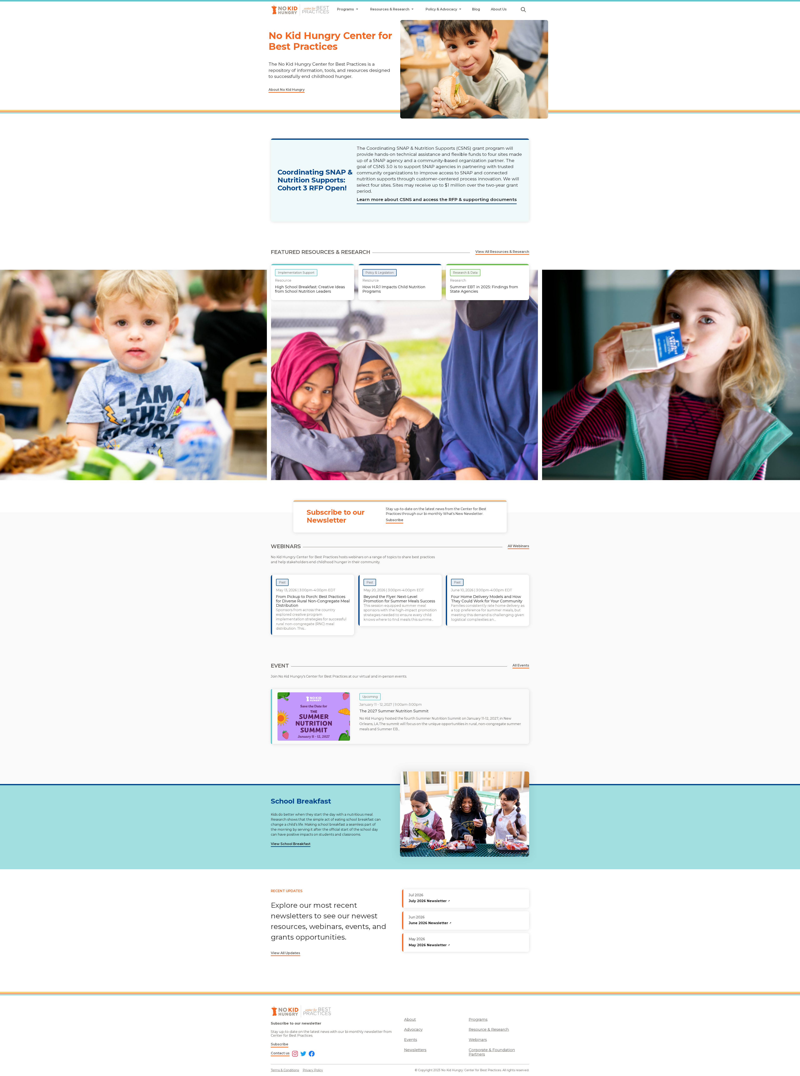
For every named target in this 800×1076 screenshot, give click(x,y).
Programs (478, 1019)
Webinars (478, 1039)
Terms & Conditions (285, 1070)
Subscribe (279, 1044)
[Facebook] (312, 1054)
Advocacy (413, 1029)
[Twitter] (303, 1054)
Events (410, 1039)
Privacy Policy (313, 1070)
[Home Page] (300, 9)
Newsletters (415, 1049)
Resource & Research (489, 1029)
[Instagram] (295, 1054)
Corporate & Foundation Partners (492, 1052)
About (410, 1019)
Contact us (280, 1053)
